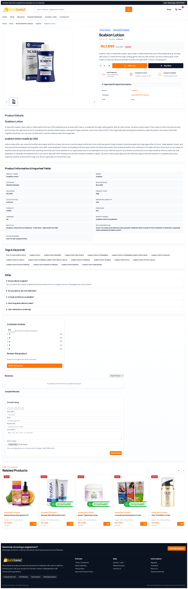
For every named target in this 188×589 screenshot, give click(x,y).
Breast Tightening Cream (88, 515)
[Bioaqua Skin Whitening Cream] (57, 492)
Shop (169, 9)
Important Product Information (117, 84)
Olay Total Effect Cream (161, 515)
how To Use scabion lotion (16, 255)
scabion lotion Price (121, 260)
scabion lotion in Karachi (160, 255)
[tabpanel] (94, 389)
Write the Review (15, 366)
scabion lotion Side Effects (92, 265)
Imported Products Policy (84, 572)
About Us (20, 17)
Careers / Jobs (51, 17)
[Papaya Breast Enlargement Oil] (20, 492)
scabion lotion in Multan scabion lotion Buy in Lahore (47, 260)
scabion (38, 24)
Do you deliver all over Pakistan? (22, 291)
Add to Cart (131, 66)
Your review (11, 429)
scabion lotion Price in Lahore (144, 260)
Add (33, 524)
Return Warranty (81, 566)
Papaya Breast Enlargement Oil (16, 515)
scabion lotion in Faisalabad (97, 255)
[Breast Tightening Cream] (94, 492)
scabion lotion (35, 255)
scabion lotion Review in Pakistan (45, 265)
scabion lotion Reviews (70, 265)
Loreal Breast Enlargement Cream (128, 515)
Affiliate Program (119, 566)
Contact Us (64, 17)
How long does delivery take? (21, 303)
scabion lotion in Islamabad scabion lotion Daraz (130, 255)
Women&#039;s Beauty (24, 24)
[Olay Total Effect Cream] (167, 492)
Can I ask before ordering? (19, 309)
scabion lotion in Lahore (15, 260)
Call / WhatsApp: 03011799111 (174, 3)
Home (4, 17)
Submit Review (116, 453)
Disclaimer (154, 566)
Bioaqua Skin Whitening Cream (53, 515)
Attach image (11, 441)
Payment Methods (35, 17)
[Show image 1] (13, 101)
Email (8, 418)
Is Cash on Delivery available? (21, 297)
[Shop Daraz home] (14, 9)
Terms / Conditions (82, 562)
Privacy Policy (80, 569)
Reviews (112, 39)
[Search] (128, 9)
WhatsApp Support (176, 548)
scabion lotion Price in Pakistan (18, 265)
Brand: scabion (105, 30)
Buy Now (167, 65)
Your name (11, 412)
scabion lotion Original (102, 260)
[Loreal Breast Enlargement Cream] (130, 492)
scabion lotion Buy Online (74, 255)
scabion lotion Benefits (52, 255)
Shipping (154, 562)
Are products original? (18, 281)
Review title (11, 424)
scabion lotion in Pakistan (80, 260)
